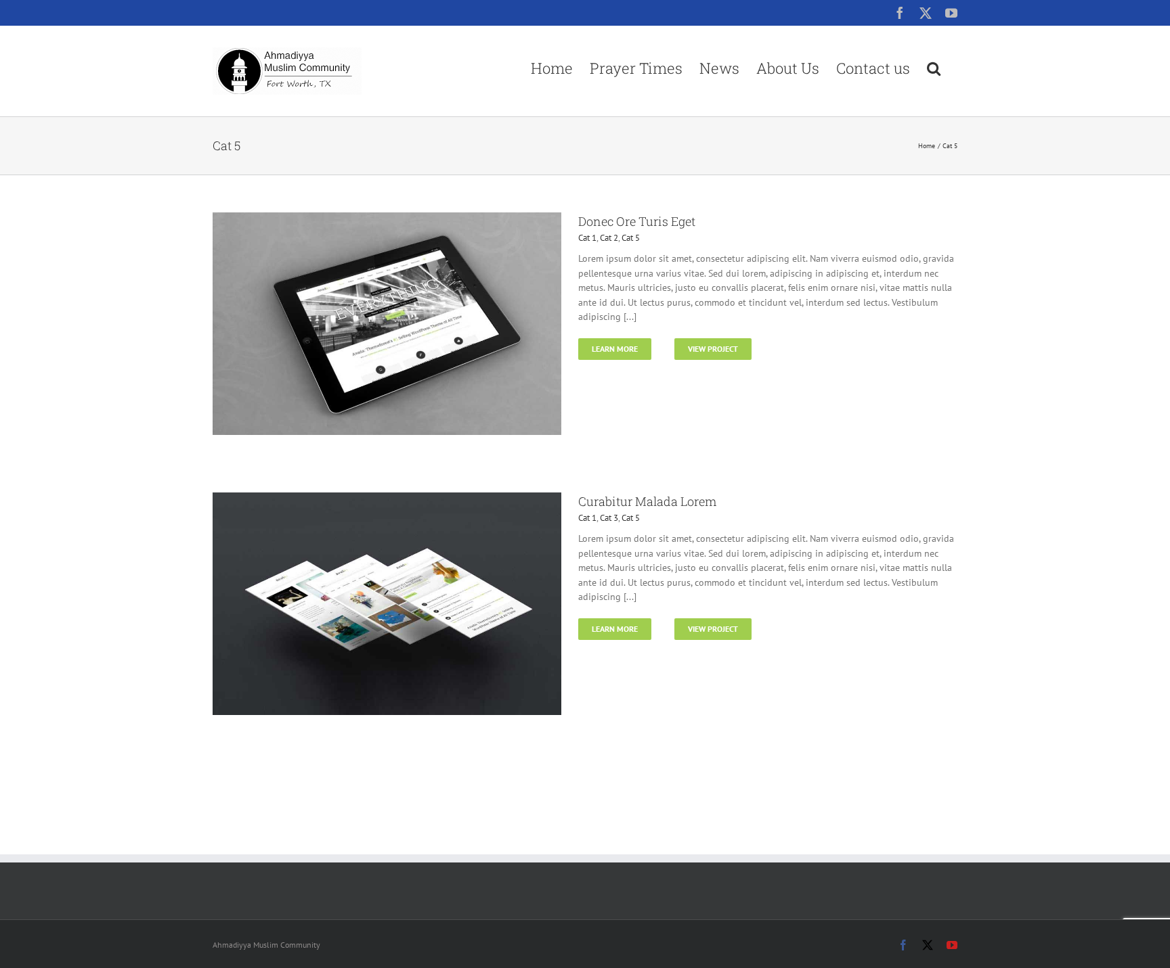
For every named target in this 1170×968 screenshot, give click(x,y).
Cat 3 (609, 518)
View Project (713, 349)
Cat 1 (587, 238)
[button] (933, 68)
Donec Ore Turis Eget (636, 221)
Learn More (615, 349)
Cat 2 (609, 238)
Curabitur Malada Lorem (647, 501)
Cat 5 (631, 238)
